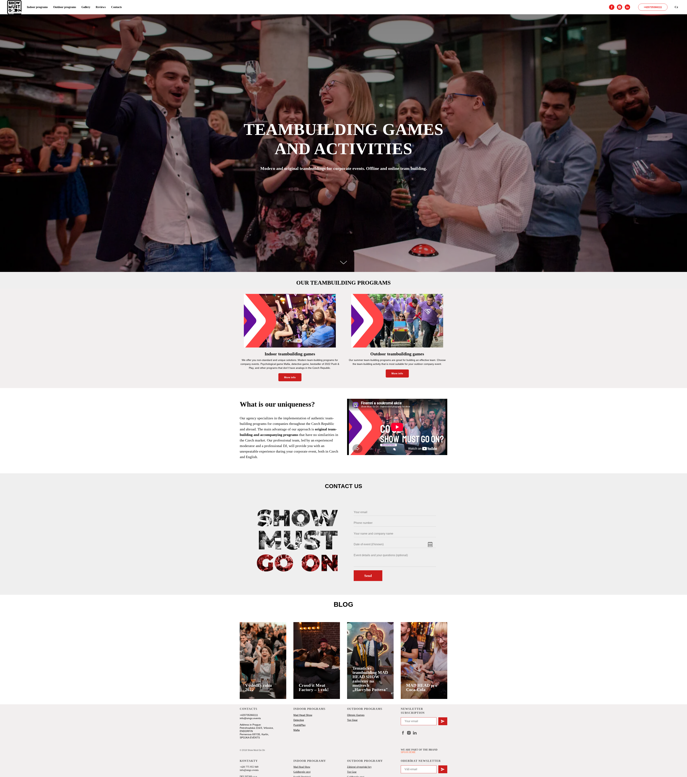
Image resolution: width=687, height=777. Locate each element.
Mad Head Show (301, 767)
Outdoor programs (64, 7)
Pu (294, 725)
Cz (676, 7)
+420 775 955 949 (249, 767)
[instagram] (619, 7)
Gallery (85, 7)
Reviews (101, 7)
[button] (263, 687)
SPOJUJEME (408, 752)
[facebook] (611, 7)
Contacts (116, 7)
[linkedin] (627, 7)
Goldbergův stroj (302, 772)
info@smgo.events (250, 718)
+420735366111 (653, 7)
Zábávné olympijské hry (359, 767)
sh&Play (301, 725)
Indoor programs (37, 7)
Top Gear (352, 772)
